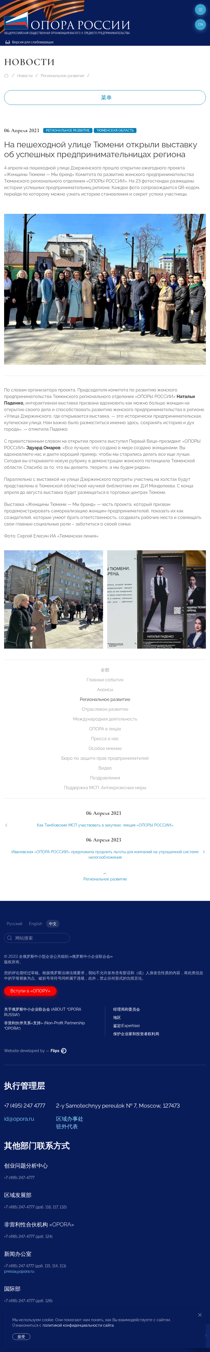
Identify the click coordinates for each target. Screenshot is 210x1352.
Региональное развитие (62, 76)
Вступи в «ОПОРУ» (30, 991)
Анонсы (105, 689)
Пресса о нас (105, 738)
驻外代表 (67, 1126)
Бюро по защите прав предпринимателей (105, 758)
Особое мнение (105, 748)
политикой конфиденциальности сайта (78, 1325)
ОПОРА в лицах (105, 728)
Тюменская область (115, 130)
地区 (117, 1017)
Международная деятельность (105, 719)
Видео (105, 768)
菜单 (106, 97)
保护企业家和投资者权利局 (136, 1034)
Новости (25, 76)
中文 (53, 924)
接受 (21, 1337)
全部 (105, 670)
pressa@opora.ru (19, 1271)
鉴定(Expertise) (126, 1025)
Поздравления (105, 777)
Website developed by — (32, 1051)
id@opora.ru (19, 1119)
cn (200, 24)
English (35, 924)
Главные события (105, 679)
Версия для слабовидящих (32, 42)
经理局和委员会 (126, 1009)
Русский (14, 924)
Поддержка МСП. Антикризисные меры (105, 787)
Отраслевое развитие (105, 709)
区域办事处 (69, 1119)
